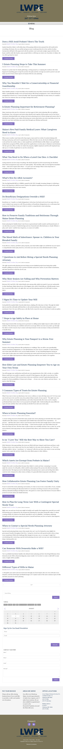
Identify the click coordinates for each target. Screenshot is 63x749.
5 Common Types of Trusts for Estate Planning (24, 390)
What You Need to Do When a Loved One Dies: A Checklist (30, 157)
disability (10, 604)
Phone (5, 657)
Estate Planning (31, 604)
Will (35, 604)
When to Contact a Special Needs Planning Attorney (27, 525)
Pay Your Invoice (9, 691)
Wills (17, 604)
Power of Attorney (23, 604)
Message (6, 668)
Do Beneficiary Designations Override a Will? (23, 196)
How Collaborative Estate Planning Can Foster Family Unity (30, 481)
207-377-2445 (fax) (46, 701)
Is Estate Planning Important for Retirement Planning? (28, 106)
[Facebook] (29, 724)
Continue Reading (8, 58)
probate (39, 604)
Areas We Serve (29, 691)
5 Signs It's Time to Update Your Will (19, 299)
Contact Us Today (31, 32)
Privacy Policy (32, 739)
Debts (14, 604)
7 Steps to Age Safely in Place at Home (20, 318)
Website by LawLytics (31, 744)
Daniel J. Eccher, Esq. (12, 44)
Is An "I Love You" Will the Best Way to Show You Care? (28, 439)
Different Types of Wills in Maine (18, 567)
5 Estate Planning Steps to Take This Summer (24, 64)
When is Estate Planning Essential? (19, 413)
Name (5, 652)
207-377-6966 (31, 18)
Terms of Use (26, 739)
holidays (5, 604)
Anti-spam (38, 739)
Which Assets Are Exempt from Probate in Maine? (26, 460)
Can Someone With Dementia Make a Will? (22, 548)
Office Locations (49, 691)
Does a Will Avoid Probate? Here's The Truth (23, 41)
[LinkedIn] (34, 724)
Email (5, 663)
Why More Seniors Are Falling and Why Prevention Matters (30, 278)
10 (15, 616)
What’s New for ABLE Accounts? (17, 177)
